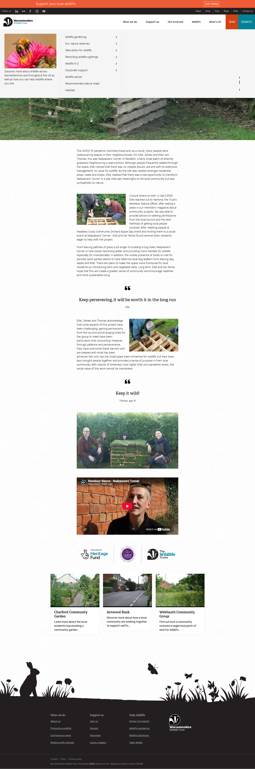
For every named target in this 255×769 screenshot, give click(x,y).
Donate (94, 728)
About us (55, 721)
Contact (54, 759)
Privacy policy (75, 759)
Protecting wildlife (60, 728)
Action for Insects (139, 721)
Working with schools (62, 742)
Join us (94, 721)
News (198, 11)
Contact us (247, 11)
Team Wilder (136, 742)
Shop (207, 11)
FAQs (235, 11)
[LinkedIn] (16, 11)
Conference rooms (60, 735)
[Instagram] (37, 11)
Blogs (226, 11)
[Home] (18, 22)
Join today (211, 3)
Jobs (217, 11)
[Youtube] (43, 11)
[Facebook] (30, 11)
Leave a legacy (98, 742)
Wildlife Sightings (139, 735)
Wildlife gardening (139, 728)
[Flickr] (23, 11)
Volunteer (95, 735)
